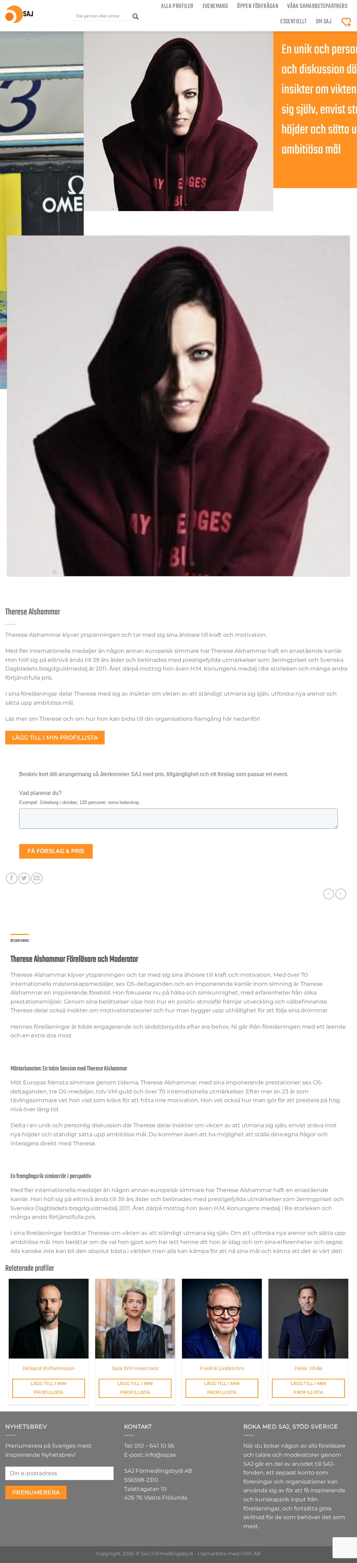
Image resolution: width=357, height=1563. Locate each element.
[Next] (31, 218)
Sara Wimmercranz (135, 1368)
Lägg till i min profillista (55, 737)
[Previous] (8, 583)
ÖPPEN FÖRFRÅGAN (257, 6)
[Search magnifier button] (135, 16)
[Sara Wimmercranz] (135, 1319)
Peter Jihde (308, 1368)
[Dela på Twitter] (24, 878)
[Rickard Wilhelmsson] (49, 1319)
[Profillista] (346, 22)
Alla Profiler (177, 6)
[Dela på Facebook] (11, 878)
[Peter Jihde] (308, 1319)
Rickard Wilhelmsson (49, 1368)
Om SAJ (324, 22)
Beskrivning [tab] (19, 941)
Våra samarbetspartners (317, 6)
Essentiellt (293, 22)
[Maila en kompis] (37, 878)
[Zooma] (14, 222)
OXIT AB (251, 1553)
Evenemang (215, 6)
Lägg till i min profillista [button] (48, 1388)
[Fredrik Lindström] (222, 1319)
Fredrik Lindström (222, 1368)
